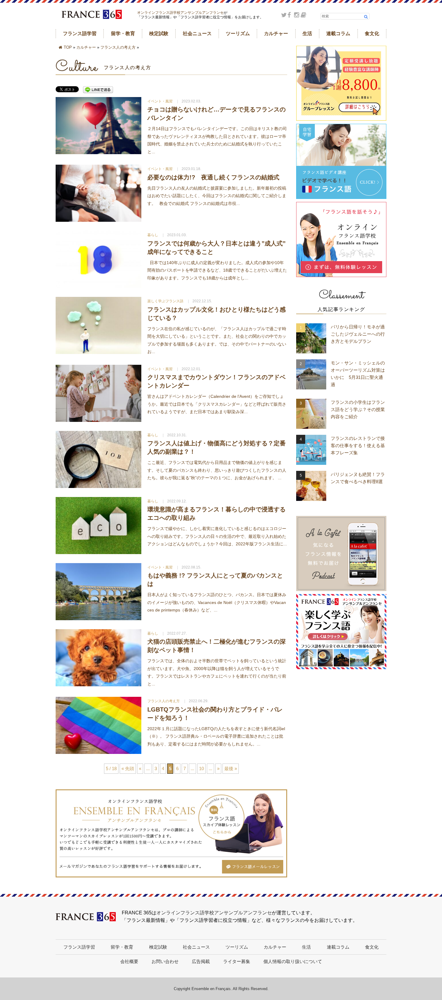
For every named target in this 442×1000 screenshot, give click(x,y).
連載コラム (338, 33)
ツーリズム (238, 33)
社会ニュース (197, 33)
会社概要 (129, 961)
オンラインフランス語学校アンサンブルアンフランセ (180, 13)
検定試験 (158, 33)
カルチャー (276, 33)
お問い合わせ (165, 961)
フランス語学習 (80, 33)
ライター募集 (236, 961)
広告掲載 (201, 961)
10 (201, 768)
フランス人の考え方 (118, 47)
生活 (307, 33)
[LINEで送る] (98, 90)
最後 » (230, 768)
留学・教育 (123, 33)
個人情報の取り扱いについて (292, 961)
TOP (68, 47)
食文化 (372, 33)
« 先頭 (127, 768)
